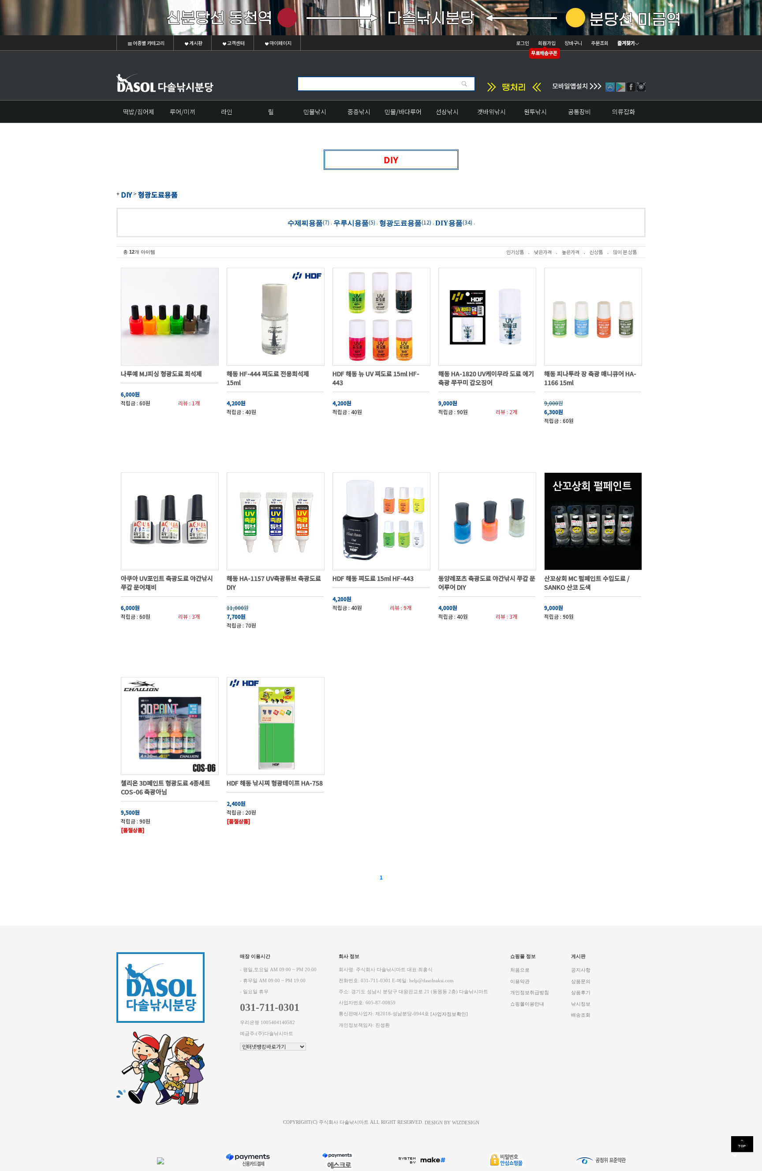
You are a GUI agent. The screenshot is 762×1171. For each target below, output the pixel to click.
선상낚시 (447, 111)
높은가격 (570, 251)
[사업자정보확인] (449, 1014)
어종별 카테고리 (148, 42)
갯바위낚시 (491, 111)
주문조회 (600, 42)
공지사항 (580, 970)
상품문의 (580, 981)
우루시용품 (351, 222)
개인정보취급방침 (529, 992)
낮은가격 (543, 251)
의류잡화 (623, 111)
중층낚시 (358, 111)
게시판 (195, 42)
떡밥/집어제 (138, 111)
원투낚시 (535, 111)
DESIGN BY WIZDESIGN (452, 1122)
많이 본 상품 (625, 251)
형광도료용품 (158, 194)
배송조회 (580, 1015)
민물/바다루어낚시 (403, 115)
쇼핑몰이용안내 (527, 1003)
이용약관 (520, 981)
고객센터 (235, 42)
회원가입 (547, 42)
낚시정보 (580, 1003)
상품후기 (580, 992)
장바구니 (573, 42)
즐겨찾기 (626, 42)
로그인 (522, 42)
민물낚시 (314, 111)
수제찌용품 (305, 222)
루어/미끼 (182, 111)
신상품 (596, 251)
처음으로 (520, 970)
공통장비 (579, 111)
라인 (226, 111)
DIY (126, 194)
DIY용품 (449, 222)
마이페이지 (280, 42)
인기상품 (515, 251)
